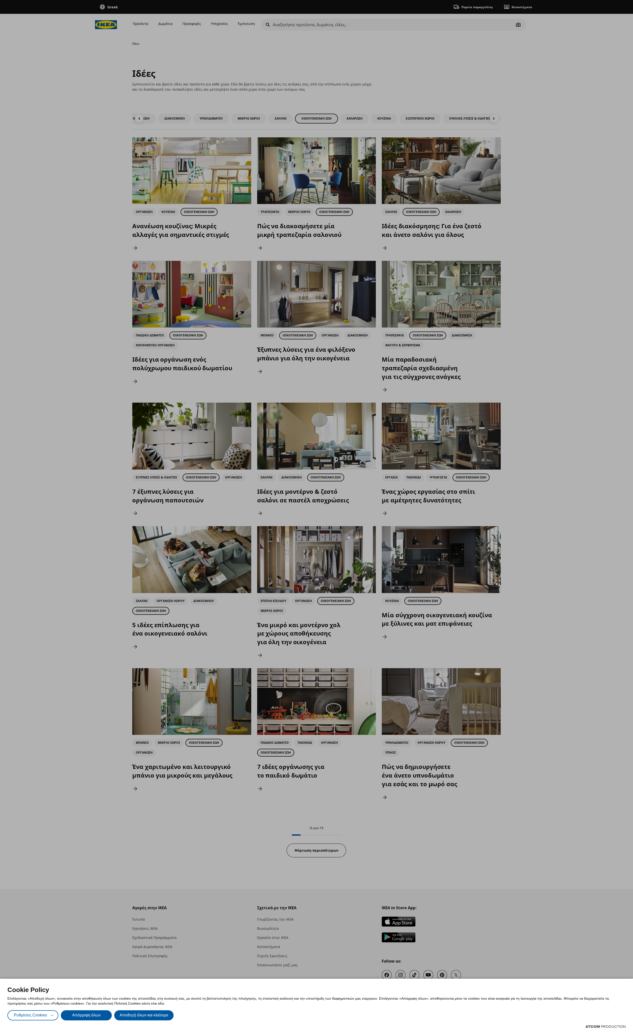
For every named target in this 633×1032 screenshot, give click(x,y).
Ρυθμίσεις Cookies (30, 1015)
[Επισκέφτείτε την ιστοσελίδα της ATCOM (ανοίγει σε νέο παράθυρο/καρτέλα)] (606, 1026)
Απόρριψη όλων (86, 1015)
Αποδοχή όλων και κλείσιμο (144, 1015)
